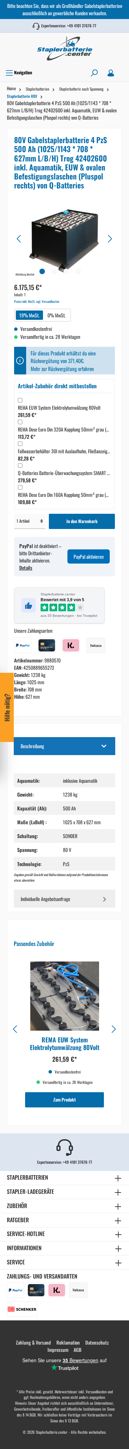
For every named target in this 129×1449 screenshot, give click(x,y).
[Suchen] (94, 73)
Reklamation (68, 1342)
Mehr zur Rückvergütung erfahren (62, 368)
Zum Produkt (64, 1099)
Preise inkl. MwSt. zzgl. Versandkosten (36, 301)
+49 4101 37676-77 (81, 25)
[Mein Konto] (111, 73)
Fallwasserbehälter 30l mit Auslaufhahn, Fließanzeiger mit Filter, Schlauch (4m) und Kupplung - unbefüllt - (68, 451)
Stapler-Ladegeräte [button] (30, 1191)
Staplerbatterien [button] (27, 1177)
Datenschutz (97, 1342)
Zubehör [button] (17, 1205)
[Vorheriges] (19, 238)
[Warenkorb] (123, 70)
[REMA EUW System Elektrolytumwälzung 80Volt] (64, 996)
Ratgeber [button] (18, 1220)
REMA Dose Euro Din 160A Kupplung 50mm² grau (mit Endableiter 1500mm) (68, 494)
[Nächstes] (110, 238)
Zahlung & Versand (33, 1342)
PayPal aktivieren (89, 556)
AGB (78, 1349)
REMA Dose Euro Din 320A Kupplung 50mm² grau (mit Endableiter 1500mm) (68, 429)
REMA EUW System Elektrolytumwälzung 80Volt (59, 407)
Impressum (57, 1349)
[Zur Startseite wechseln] (64, 48)
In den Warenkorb (81, 521)
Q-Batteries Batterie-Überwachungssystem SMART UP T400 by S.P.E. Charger (68, 472)
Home (11, 88)
